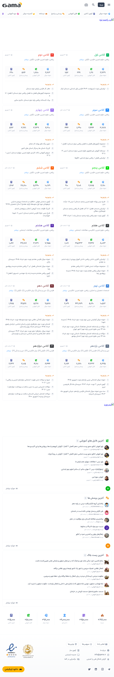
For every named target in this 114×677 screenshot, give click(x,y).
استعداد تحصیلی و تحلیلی (99, 290)
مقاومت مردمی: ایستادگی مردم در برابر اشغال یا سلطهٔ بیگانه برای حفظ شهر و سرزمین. (73, 576)
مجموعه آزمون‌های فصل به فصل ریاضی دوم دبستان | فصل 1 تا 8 (27, 94)
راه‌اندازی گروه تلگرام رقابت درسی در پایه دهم (87, 504)
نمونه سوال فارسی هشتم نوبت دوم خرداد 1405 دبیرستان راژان (29, 260)
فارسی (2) (92, 350)
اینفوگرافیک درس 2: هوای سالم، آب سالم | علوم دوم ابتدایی (82, 469)
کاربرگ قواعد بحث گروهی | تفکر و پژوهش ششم (32, 208)
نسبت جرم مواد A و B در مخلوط (91, 526)
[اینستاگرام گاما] (102, 669)
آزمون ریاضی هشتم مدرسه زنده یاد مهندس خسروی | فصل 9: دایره (28, 274)
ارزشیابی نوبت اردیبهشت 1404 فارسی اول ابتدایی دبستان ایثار (83, 89)
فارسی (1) (50, 290)
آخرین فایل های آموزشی (92, 441)
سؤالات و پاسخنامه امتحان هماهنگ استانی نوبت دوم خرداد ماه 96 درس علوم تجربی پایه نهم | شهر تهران (83, 328)
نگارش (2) (84, 350)
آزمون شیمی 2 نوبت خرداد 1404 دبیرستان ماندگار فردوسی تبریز (84, 385)
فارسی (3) (50, 350)
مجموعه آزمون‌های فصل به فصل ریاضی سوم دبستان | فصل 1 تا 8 (83, 145)
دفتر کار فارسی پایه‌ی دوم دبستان (38, 89)
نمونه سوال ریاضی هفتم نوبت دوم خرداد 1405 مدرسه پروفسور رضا (85, 272)
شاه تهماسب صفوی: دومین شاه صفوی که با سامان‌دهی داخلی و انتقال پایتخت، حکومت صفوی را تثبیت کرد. (65, 584)
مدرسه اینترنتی (70, 655)
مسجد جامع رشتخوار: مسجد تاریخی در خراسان (86, 591)
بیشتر (81, 59)
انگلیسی (92, 230)
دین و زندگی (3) (18, 350)
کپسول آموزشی (96, 564)
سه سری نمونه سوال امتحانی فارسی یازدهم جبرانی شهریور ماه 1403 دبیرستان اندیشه (83, 392)
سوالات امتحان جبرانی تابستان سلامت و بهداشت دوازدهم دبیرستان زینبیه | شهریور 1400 (29, 395)
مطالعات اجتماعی (81, 230)
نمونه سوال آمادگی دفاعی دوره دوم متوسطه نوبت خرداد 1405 (28, 320)
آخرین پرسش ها (96, 498)
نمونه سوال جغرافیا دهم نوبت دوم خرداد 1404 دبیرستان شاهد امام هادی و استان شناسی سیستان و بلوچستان (29, 332)
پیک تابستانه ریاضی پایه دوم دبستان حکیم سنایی (32, 100)
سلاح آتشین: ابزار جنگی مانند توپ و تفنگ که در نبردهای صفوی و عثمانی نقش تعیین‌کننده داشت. (69, 561)
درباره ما (103, 650)
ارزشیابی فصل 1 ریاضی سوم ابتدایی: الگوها (90, 158)
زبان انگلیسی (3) (31, 350)
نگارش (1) (17, 290)
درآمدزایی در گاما (70, 659)
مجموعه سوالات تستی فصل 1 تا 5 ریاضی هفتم (88, 266)
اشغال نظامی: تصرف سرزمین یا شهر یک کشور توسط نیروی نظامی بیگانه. (78, 568)
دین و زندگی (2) (103, 350)
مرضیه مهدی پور (95, 465)
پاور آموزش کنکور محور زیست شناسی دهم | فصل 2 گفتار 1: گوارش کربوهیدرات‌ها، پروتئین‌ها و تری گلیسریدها (65, 446)
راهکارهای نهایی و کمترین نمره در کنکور (89, 534)
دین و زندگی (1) (40, 290)
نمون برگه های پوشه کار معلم (39, 144)
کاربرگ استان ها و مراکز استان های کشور (35, 148)
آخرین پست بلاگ (95, 555)
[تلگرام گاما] (109, 669)
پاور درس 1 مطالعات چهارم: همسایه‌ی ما (89, 462)
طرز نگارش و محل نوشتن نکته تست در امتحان (87, 511)
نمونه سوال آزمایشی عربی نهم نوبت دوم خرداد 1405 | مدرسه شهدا (83, 321)
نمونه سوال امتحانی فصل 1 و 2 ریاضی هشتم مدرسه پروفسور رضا (28, 267)
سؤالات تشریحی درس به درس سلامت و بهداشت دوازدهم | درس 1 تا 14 (29, 388)
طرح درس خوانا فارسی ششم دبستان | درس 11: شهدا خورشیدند (31, 214)
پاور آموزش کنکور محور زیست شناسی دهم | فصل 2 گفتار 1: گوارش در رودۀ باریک (75, 454)
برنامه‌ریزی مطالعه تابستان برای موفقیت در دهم (86, 519)
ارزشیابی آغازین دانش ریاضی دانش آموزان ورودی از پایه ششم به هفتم (83, 260)
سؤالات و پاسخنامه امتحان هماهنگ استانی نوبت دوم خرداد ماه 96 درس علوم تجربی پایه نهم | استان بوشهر (83, 335)
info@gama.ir (100, 655)
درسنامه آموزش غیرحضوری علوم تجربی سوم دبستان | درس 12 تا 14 (83, 152)
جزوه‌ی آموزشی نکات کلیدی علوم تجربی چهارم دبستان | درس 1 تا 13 (27, 154)
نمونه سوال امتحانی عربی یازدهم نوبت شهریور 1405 (86, 380)
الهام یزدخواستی (95, 449)
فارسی (92, 59)
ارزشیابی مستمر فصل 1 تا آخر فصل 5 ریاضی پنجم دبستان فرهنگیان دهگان (84, 210)
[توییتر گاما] (89, 669)
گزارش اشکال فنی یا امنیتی (96, 659)
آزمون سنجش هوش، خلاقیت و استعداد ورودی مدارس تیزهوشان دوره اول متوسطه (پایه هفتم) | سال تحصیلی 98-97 (28, 203)
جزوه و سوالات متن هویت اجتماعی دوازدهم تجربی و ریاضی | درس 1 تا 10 (28, 381)
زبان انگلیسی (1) (28, 290)
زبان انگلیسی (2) (74, 350)
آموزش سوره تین (97, 477)
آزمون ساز (72, 650)
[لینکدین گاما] (96, 669)
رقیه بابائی (97, 472)
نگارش (87, 59)
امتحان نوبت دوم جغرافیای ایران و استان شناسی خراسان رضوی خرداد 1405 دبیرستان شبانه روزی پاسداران (27, 325)
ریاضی (107, 59)
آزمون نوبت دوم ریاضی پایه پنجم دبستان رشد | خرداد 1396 (84, 215)
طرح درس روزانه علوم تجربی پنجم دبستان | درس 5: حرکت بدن (84, 203)
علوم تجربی (100, 59)
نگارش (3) (41, 350)
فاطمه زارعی (96, 480)
